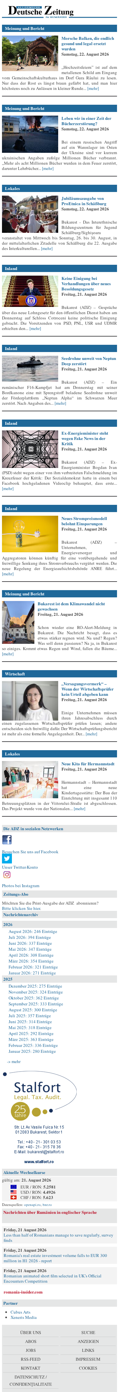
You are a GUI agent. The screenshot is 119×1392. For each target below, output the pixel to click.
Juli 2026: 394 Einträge (30, 937)
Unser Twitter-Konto (20, 867)
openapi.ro (32, 1204)
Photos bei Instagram (20, 885)
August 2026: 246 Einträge (33, 931)
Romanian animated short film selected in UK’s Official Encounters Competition (52, 1278)
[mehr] (92, 88)
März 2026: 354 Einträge (31, 961)
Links (88, 1350)
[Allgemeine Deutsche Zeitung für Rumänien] (47, 11)
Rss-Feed (30, 1359)
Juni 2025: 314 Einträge (30, 1021)
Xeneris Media (24, 1317)
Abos (30, 1341)
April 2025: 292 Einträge (31, 1033)
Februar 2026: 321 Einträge (33, 966)
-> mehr (13, 1061)
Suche (88, 1332)
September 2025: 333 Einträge (36, 1003)
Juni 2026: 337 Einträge (30, 943)
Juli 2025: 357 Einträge (30, 1015)
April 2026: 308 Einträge (31, 955)
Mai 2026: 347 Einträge (30, 949)
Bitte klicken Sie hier (21, 908)
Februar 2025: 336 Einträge (33, 1045)
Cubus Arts (20, 1312)
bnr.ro (47, 1204)
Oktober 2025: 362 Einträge (34, 997)
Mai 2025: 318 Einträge (30, 1027)
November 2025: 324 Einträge (36, 992)
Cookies (88, 1368)
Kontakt (30, 1368)
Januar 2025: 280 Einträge (32, 1051)
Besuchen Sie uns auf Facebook (30, 852)
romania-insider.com (23, 1292)
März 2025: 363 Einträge (31, 1039)
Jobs (31, 1350)
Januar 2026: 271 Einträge (32, 972)
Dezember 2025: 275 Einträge (35, 986)
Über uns (30, 1332)
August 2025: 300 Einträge (33, 1009)
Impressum (88, 1359)
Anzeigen (88, 1341)
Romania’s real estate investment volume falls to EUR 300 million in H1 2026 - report (55, 1258)
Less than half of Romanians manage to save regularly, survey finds (58, 1237)
